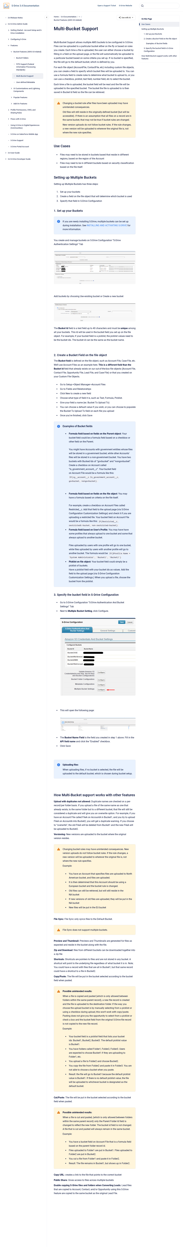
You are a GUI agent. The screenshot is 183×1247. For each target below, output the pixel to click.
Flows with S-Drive (18, 119)
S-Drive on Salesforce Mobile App (24, 134)
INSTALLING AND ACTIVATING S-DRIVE (107, 225)
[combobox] (159, 6)
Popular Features (20, 97)
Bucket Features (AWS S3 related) (27, 52)
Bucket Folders (22, 58)
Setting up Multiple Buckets (152, 29)
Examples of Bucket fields (156, 43)
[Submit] (142, 5)
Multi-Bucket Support (24, 76)
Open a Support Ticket (107, 5)
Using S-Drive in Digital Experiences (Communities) (25, 126)
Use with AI (126, 17)
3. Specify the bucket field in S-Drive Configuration (158, 49)
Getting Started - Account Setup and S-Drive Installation (26, 31)
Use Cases (145, 24)
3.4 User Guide (14, 153)
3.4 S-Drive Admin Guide (17, 24)
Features (14, 45)
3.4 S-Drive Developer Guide (19, 159)
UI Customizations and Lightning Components (26, 89)
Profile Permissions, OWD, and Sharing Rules (23, 111)
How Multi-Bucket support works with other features (159, 57)
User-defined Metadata (25, 82)
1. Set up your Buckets (153, 34)
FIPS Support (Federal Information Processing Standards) (25, 67)
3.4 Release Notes (15, 18)
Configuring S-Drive (18, 39)
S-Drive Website (125, 5)
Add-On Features (20, 104)
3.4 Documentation (68, 17)
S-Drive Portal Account (20, 147)
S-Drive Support (17, 140)
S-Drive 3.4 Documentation (25, 5)
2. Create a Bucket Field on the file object (160, 39)
